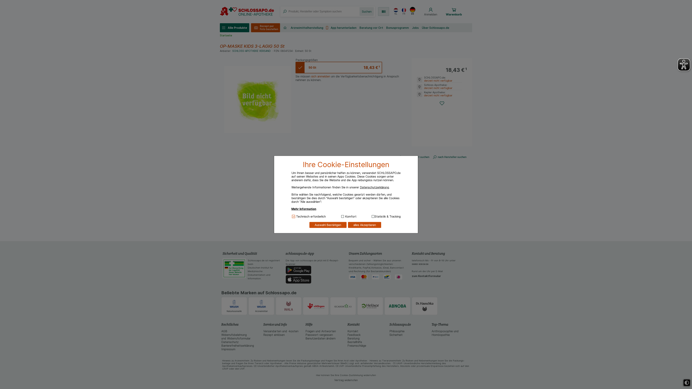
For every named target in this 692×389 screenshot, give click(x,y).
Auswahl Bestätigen (328, 225)
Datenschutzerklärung (374, 187)
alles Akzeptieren (364, 225)
